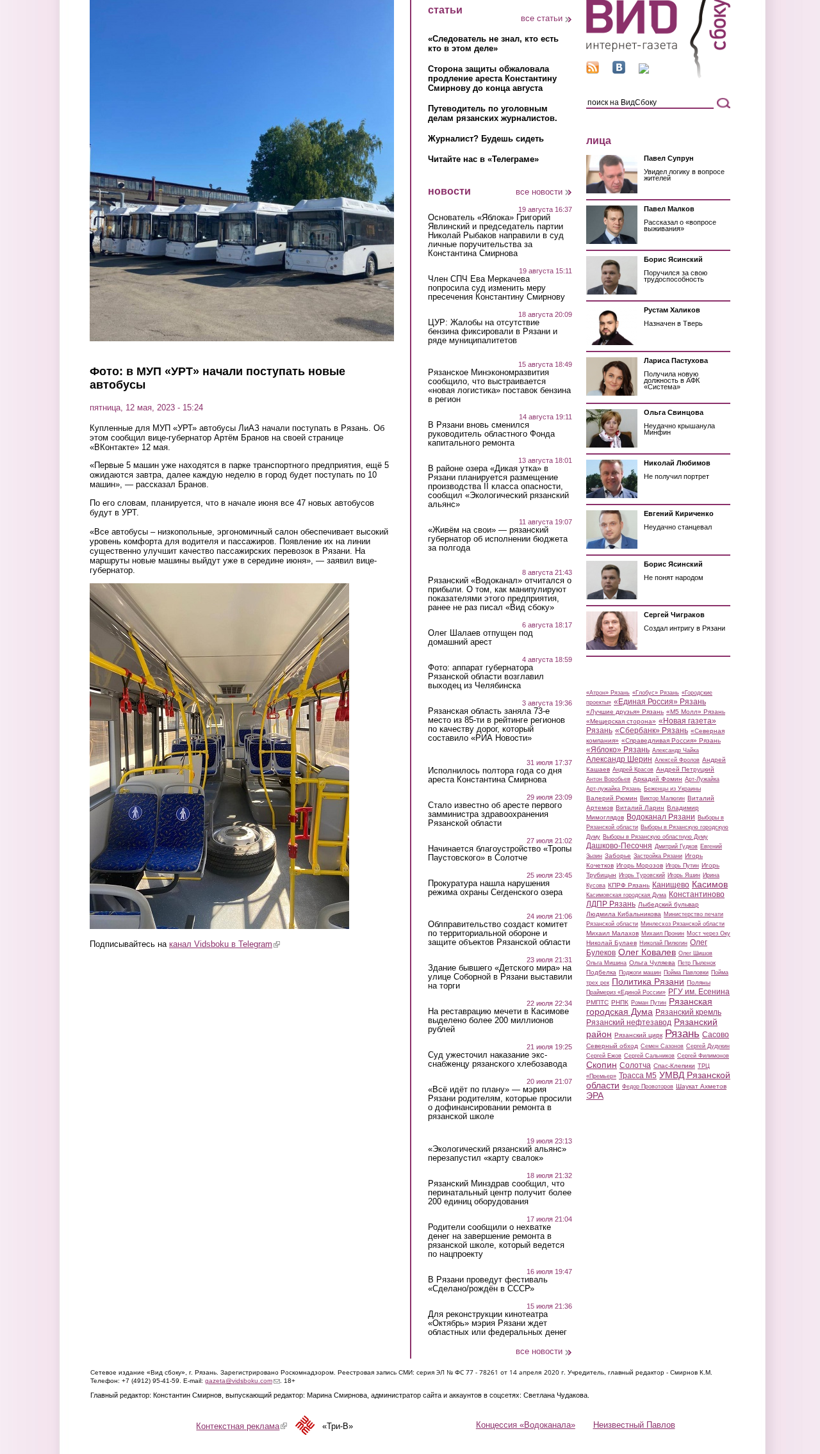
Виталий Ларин (640, 807)
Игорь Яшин (684, 875)
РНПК (619, 1002)
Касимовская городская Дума (626, 895)
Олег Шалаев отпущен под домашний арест (480, 638)
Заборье (618, 855)
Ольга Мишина (606, 963)
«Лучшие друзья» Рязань (625, 711)
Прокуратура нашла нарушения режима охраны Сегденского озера (495, 888)
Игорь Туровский (642, 875)
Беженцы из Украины (672, 789)
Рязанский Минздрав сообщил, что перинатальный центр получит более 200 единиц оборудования (499, 1192)
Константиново (697, 894)
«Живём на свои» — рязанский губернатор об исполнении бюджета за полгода (498, 539)
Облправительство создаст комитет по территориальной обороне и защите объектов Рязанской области (499, 933)
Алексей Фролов (677, 760)
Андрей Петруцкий (685, 769)
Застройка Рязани (658, 856)
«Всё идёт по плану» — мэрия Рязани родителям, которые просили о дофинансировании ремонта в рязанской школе (499, 1103)
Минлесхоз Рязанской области (683, 924)
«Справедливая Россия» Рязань (671, 740)
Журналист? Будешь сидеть (486, 138)
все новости (539, 192)
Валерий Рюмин (611, 798)
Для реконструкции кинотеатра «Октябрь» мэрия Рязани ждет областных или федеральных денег (497, 1323)
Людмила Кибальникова (623, 913)
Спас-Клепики (674, 1065)
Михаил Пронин (662, 933)
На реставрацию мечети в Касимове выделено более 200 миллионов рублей (498, 1020)
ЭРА (594, 1095)
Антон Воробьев (608, 779)
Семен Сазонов (662, 1046)
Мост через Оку (708, 933)
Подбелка (601, 972)
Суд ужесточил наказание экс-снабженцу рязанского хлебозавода (497, 1060)
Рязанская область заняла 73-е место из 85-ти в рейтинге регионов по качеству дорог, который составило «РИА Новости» (496, 725)
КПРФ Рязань (629, 885)
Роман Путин (648, 1002)
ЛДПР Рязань (611, 904)
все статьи (541, 18)
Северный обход (612, 1045)
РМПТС (597, 1002)
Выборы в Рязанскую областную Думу (655, 837)
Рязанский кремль (688, 1012)
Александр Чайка (675, 750)
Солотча (635, 1065)
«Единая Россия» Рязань (660, 701)
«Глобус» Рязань (655, 693)
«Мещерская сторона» (621, 721)
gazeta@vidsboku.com (242, 1380)
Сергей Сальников (649, 1056)
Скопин (601, 1065)
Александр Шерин (619, 759)
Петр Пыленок (697, 963)
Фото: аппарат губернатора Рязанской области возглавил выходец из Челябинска (486, 676)
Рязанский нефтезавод (628, 1022)
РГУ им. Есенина (699, 991)
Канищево (670, 884)
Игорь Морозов (639, 865)
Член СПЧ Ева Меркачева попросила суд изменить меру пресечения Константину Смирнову (496, 288)
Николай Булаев (611, 942)
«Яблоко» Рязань (618, 749)
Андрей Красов (632, 769)
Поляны (698, 982)
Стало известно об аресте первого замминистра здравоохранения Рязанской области (495, 814)
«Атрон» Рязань (608, 693)
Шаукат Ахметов (701, 1086)
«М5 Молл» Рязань (695, 711)
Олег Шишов (695, 953)
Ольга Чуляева (652, 962)
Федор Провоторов (647, 1086)
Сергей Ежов (603, 1056)
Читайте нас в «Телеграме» (483, 159)
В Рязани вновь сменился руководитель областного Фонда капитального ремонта (491, 434)
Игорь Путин (682, 865)
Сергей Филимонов (703, 1056)
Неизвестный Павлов (634, 1425)
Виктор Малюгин (662, 798)
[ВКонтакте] (618, 71)
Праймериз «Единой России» (626, 992)
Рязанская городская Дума (649, 1006)
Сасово (715, 1034)
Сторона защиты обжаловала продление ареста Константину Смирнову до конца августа (492, 78)
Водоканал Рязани (661, 816)
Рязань (682, 1033)
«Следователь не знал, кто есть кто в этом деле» (493, 43)
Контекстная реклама (241, 1426)
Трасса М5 (638, 1075)
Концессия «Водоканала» (525, 1425)
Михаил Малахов (612, 933)
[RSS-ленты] (592, 71)
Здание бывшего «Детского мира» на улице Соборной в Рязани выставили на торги (500, 977)
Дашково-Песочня (619, 845)
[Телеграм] (644, 71)
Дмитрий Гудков (676, 846)
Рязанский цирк (638, 1034)
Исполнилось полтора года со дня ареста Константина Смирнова (495, 775)
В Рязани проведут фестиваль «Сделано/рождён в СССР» (488, 1284)
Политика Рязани (648, 981)
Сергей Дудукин (708, 1046)
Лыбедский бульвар (668, 904)
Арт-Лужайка (702, 779)
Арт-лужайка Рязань (613, 789)
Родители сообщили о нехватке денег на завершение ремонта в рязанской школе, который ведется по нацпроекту (496, 1241)
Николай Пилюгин (663, 943)
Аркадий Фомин (657, 778)
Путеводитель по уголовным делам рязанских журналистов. (492, 113)
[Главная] (658, 76)
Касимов (710, 884)
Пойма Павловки (686, 972)
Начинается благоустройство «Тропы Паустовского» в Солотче (499, 853)
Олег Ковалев (647, 952)
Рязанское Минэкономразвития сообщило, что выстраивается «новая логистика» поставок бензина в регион (499, 386)
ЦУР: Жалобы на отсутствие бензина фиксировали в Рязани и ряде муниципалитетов (492, 331)
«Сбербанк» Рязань (651, 730)
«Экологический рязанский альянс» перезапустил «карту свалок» (497, 1154)
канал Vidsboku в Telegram (224, 944)
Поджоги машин (640, 972)
